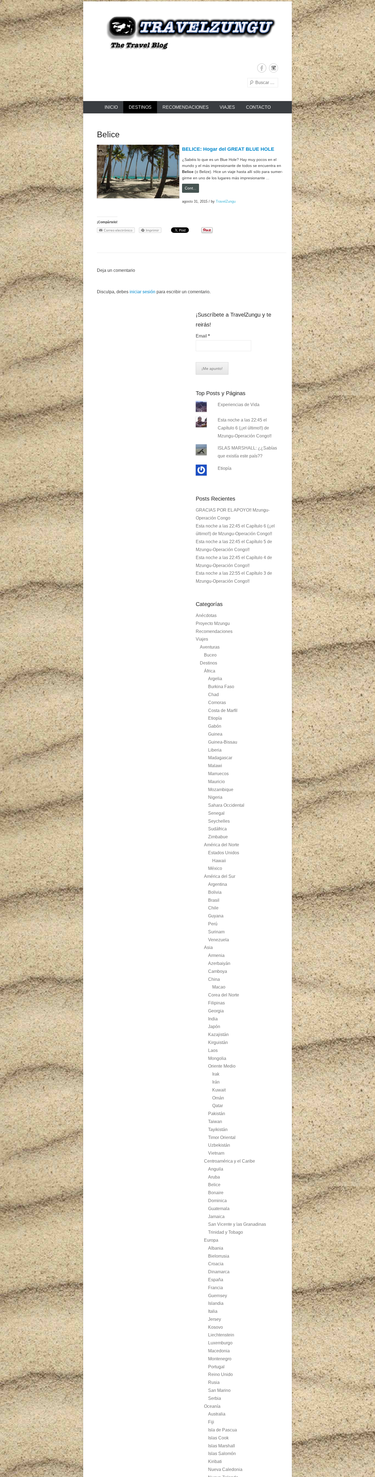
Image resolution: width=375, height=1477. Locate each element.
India (213, 1019)
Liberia (215, 750)
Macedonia (219, 1350)
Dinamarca (219, 1271)
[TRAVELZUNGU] (187, 32)
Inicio (111, 107)
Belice (214, 1184)
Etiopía (224, 468)
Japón (214, 1026)
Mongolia (217, 1058)
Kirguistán (218, 1042)
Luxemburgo (220, 1343)
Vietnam (216, 1153)
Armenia (216, 955)
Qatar (217, 1105)
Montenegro (219, 1358)
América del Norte (221, 844)
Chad (213, 694)
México (215, 868)
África (209, 671)
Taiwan (215, 1121)
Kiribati (215, 1461)
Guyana (215, 916)
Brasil (213, 900)
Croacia (215, 1263)
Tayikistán (218, 1129)
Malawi (215, 765)
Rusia (214, 1382)
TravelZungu (226, 201)
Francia (215, 1287)
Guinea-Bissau (222, 742)
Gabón (214, 726)
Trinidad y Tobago (225, 1232)
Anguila (215, 1169)
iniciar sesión (142, 291)
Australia (216, 1414)
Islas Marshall (221, 1446)
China (214, 979)
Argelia (215, 678)
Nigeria (215, 797)
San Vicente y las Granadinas (237, 1224)
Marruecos (218, 773)
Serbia (214, 1398)
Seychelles (219, 821)
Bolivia (215, 892)
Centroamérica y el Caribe (229, 1161)
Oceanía (212, 1406)
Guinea (215, 734)
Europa (211, 1240)
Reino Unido (220, 1374)
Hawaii (219, 860)
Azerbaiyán (219, 963)
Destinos (140, 107)
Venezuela (218, 939)
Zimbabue (218, 836)
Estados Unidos (223, 852)
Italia (212, 1311)
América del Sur (219, 876)
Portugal (216, 1366)
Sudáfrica (217, 829)
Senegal (216, 813)
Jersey (214, 1319)
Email (203, 336)
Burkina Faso (221, 686)
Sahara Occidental (226, 805)
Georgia (216, 1011)
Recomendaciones (186, 107)
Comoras (217, 702)
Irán (216, 1082)
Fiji (211, 1422)
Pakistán (216, 1113)
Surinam (216, 931)
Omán (218, 1098)
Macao (218, 987)
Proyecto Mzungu (213, 623)
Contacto (258, 107)
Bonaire (215, 1192)
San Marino (219, 1390)
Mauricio (216, 781)
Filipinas (216, 1003)
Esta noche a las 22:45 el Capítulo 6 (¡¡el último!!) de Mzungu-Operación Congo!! (245, 428)
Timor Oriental (222, 1137)
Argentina (217, 884)
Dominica (217, 1200)
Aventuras (210, 647)
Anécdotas (206, 615)
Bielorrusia (218, 1256)
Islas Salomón (222, 1453)
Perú (212, 924)
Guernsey (217, 1295)
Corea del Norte (223, 995)
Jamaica (216, 1216)
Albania (215, 1248)
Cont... (190, 188)
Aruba (214, 1177)
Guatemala (219, 1208)
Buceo (210, 655)
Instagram (273, 67)
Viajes (227, 107)
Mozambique (220, 789)
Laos (213, 1050)
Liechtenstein (221, 1335)
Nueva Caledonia (225, 1469)
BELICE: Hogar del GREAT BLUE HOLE (228, 149)
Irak (215, 1074)
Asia (208, 947)
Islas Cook (218, 1438)
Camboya (217, 971)
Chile (213, 908)
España (215, 1279)
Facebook (261, 67)
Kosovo (215, 1327)
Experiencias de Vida (238, 404)
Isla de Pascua (222, 1430)
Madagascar (220, 757)
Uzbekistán (219, 1145)
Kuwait (219, 1090)
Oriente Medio (222, 1066)
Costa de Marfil (222, 710)
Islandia (215, 1303)
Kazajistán (218, 1034)
